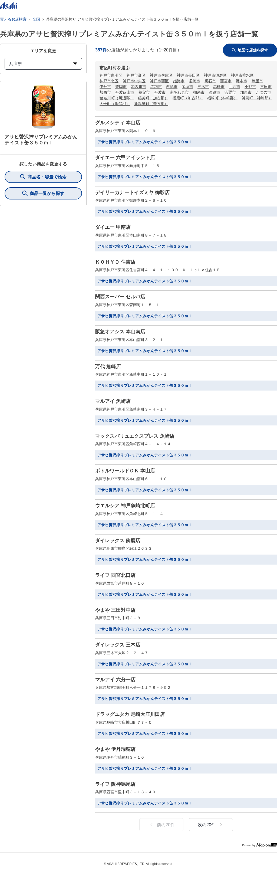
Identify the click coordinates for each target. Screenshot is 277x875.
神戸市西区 (159, 81)
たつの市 (263, 92)
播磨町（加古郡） (188, 98)
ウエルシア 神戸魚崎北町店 (125, 505)
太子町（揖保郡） (115, 103)
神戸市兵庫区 (161, 75)
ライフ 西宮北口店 (115, 575)
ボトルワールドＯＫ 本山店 (125, 470)
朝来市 (199, 92)
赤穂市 (156, 86)
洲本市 (241, 81)
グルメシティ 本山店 (117, 122)
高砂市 (219, 86)
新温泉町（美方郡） (151, 103)
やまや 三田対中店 (115, 610)
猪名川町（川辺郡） (117, 98)
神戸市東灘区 (111, 75)
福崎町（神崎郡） (222, 98)
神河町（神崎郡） (257, 98)
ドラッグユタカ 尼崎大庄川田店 (130, 714)
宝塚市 (187, 86)
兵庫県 (15, 63)
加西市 (105, 92)
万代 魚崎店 (108, 366)
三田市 (266, 86)
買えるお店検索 (13, 19)
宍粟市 (230, 92)
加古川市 (138, 86)
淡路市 (214, 92)
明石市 (210, 81)
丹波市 (160, 92)
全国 (36, 19)
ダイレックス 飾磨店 (117, 540)
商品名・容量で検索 (47, 177)
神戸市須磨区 (215, 75)
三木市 (203, 86)
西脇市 (171, 86)
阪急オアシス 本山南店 (120, 331)
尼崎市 (194, 81)
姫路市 (178, 81)
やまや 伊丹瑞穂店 (115, 749)
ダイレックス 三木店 (117, 644)
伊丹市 (105, 86)
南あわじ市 (179, 92)
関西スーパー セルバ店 (120, 296)
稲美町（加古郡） (153, 98)
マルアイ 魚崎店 (113, 401)
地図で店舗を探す (253, 50)
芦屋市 (257, 81)
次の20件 (207, 824)
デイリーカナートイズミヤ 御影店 (132, 192)
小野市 (250, 86)
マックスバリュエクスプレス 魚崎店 (134, 436)
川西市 (234, 86)
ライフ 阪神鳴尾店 (115, 784)
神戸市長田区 (188, 75)
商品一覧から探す (47, 193)
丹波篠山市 (124, 92)
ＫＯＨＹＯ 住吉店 (115, 262)
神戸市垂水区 (242, 75)
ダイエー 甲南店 (113, 227)
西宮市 (226, 81)
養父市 (144, 92)
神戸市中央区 (134, 81)
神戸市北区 (109, 81)
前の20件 (166, 824)
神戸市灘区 (136, 75)
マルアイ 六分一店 (115, 679)
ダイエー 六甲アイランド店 (125, 157)
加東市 (246, 92)
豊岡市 (121, 86)
